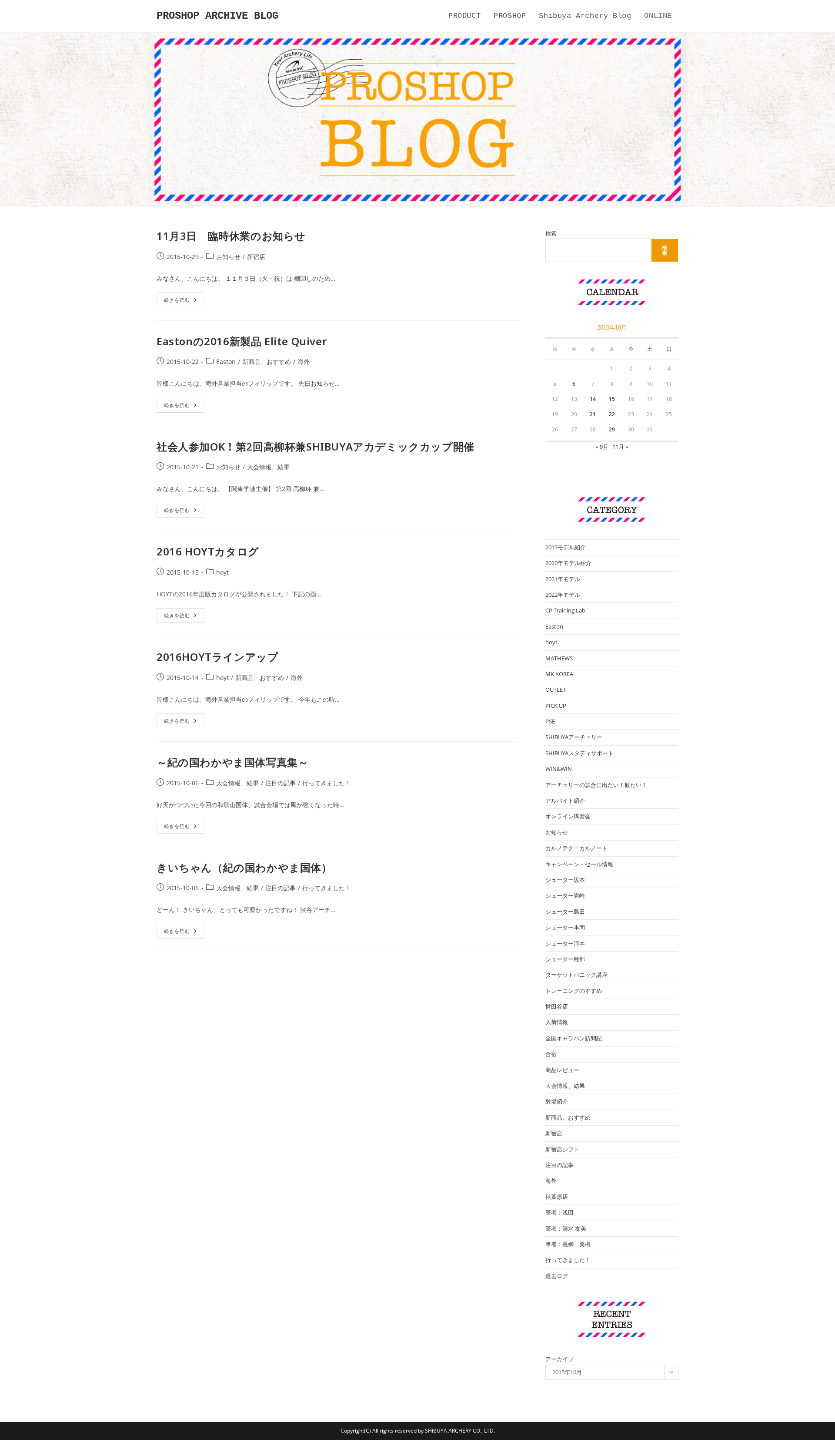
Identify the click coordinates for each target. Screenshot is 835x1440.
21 (593, 414)
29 (612, 429)
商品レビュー (562, 1070)
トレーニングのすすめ (573, 991)
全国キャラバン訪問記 (573, 1038)
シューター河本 (565, 943)
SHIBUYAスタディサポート (579, 753)
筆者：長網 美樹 (568, 1244)
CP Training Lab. (566, 610)
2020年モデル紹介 (568, 563)
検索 (551, 233)
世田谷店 (556, 1006)
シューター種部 (565, 959)
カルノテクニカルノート (576, 848)
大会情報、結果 (268, 467)
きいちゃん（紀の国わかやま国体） (244, 867)
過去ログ (556, 1276)
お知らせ (228, 256)
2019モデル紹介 (565, 547)
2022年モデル (562, 595)
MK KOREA (559, 674)
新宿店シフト (562, 1149)
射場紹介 (556, 1101)
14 (593, 399)
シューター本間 (565, 927)
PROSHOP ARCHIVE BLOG (217, 16)
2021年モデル (562, 579)
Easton (226, 361)
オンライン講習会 (568, 816)
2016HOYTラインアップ (217, 656)
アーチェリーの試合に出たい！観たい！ (596, 785)
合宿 (551, 1054)
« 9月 (602, 447)
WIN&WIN (558, 769)
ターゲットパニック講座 (576, 975)
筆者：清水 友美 (565, 1228)
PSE (550, 721)
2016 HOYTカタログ (208, 551)
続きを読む (183, 301)
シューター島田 (565, 911)
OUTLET (555, 689)
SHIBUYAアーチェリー (573, 737)
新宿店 (256, 256)
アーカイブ (559, 1359)
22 (612, 414)
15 (612, 399)
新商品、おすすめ (266, 361)
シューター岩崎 (565, 895)
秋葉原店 (556, 1197)
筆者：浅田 (559, 1212)
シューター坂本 (565, 880)
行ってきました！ (326, 783)
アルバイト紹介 (565, 800)
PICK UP (555, 706)
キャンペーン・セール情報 (579, 864)
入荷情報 (556, 1022)
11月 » (620, 447)
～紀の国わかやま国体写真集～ (232, 762)
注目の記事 (280, 783)
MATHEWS (559, 658)
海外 (303, 361)
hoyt (222, 572)
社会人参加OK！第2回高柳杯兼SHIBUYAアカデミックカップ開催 (315, 446)
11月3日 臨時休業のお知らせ (231, 236)
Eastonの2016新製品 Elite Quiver (242, 341)
